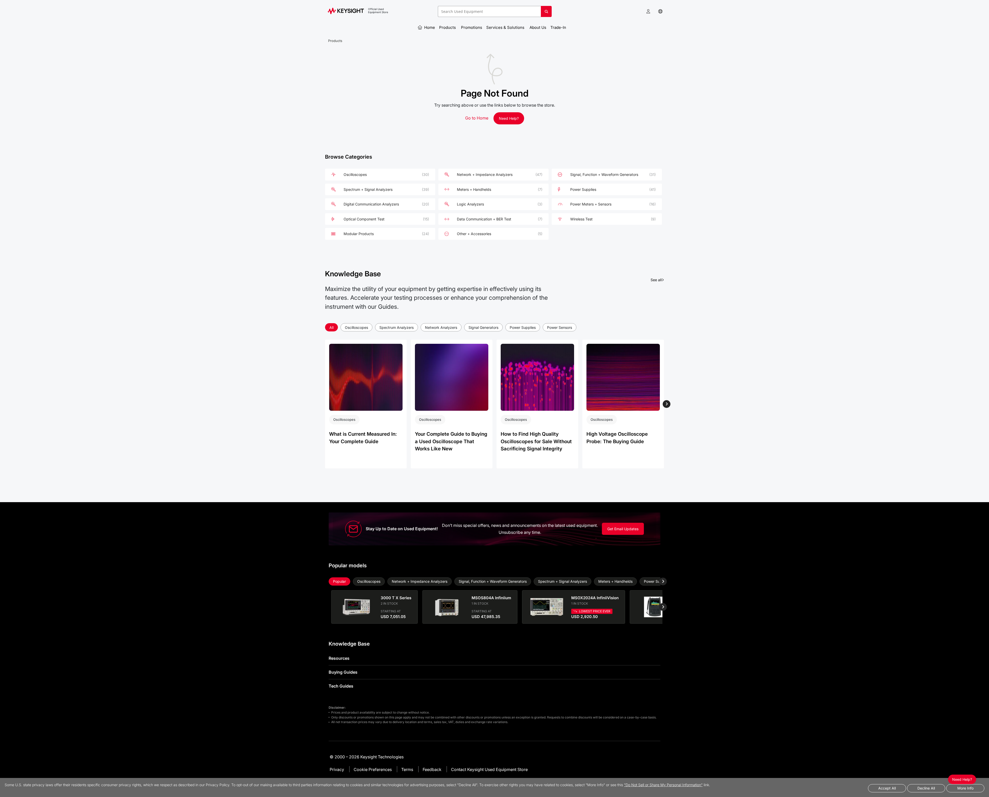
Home (429, 27)
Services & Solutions (505, 27)
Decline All (926, 788)
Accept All (887, 788)
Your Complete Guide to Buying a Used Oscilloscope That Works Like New (451, 441)
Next (666, 404)
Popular (339, 581)
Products (448, 27)
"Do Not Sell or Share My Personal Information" (663, 785)
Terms (407, 769)
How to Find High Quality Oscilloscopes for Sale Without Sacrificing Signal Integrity (536, 441)
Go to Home (476, 118)
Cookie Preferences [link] (373, 769)
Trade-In (558, 27)
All (331, 327)
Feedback (432, 769)
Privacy (337, 769)
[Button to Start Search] (546, 13)
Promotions (471, 27)
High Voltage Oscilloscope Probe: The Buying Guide (617, 437)
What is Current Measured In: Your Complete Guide (363, 437)
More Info (965, 788)
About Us (538, 27)
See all (657, 279)
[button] (648, 11)
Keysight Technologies (382, 756)
